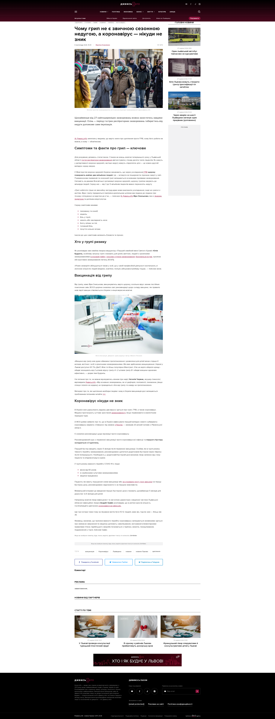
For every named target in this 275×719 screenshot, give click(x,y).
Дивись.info (90, 382)
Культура (162, 12)
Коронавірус (103, 551)
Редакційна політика (132, 716)
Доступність (146, 18)
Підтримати (194, 18)
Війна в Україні (112, 18)
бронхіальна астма (144, 257)
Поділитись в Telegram (150, 562)
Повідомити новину (170, 716)
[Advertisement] (184, 161)
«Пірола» (119, 425)
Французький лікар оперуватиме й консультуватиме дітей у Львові (180, 644)
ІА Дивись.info (81, 138)
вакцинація (89, 551)
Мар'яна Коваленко (103, 45)
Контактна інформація (155, 716)
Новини (103, 12)
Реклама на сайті (156, 704)
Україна (111, 22)
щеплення (156, 551)
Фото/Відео (120, 22)
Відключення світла (130, 18)
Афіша (172, 12)
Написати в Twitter (120, 562)
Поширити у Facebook (90, 562)
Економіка (128, 12)
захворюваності (118, 413)
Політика (116, 12)
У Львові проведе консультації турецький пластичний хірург (94, 644)
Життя (150, 12)
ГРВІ (145, 172)
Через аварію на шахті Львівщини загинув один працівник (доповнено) (184, 118)
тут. (104, 394)
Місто (173, 31)
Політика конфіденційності (180, 704)
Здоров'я (78, 22)
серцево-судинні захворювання (120, 257)
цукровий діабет (98, 257)
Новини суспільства (178, 95)
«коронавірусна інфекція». (109, 506)
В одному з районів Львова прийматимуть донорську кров (137, 644)
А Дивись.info (127, 196)
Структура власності (117, 716)
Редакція (143, 716)
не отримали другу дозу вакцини (137, 482)
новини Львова (142, 551)
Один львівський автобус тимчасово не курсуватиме (184, 52)
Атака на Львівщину (163, 18)
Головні (88, 22)
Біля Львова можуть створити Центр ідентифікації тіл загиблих (184, 84)
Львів (95, 22)
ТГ (172, 61)
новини (128, 551)
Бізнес (139, 12)
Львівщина (117, 551)
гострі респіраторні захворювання (96, 160)
